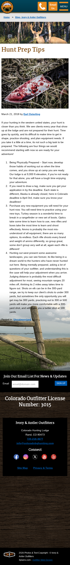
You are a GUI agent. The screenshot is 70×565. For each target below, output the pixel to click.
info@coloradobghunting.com (35, 443)
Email (6, 383)
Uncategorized (22, 319)
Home (7, 17)
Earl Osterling (32, 114)
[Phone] (42, 6)
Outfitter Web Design (42, 560)
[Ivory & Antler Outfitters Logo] (7, 7)
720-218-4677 (35, 438)
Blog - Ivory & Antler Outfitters (30, 17)
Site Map (22, 467)
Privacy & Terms (43, 467)
